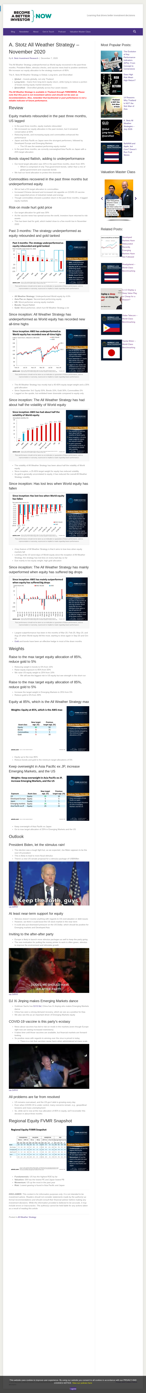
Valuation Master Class (80, 32)
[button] (102, 198)
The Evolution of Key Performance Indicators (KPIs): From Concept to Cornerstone (130, 60)
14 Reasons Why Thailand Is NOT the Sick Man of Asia (130, 103)
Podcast (62, 32)
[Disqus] (49, 1256)
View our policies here (82, 1383)
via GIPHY (13, 907)
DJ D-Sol (37, 1006)
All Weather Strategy (27, 1217)
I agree (73, 1389)
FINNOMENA (71, 92)
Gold (17, 641)
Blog (13, 32)
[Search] (134, 31)
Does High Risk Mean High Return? (130, 77)
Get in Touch (48, 32)
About (35, 32)
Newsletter (24, 32)
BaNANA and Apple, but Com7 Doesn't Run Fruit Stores (130, 149)
